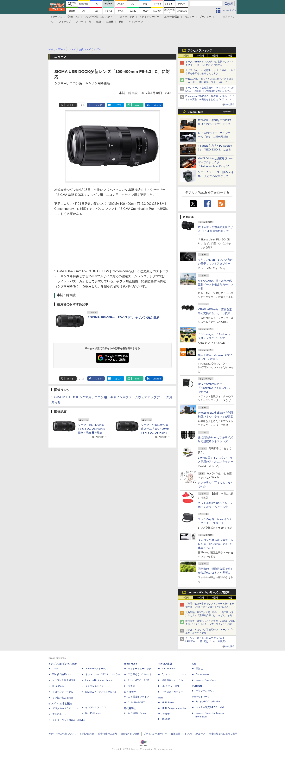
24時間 (200, 55)
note (137, 105)
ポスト (70, 105)
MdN (160, 697)
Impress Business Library (98, 680)
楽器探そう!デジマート (140, 674)
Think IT (56, 668)
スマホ (79, 21)
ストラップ (65, 21)
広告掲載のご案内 (107, 733)
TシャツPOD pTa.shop (208, 701)
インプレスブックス (95, 707)
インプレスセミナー (95, 686)
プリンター (205, 16)
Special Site (195, 111)
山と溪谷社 (130, 691)
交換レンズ (73, 16)
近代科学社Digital (137, 713)
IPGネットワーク (201, 696)
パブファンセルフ (205, 691)
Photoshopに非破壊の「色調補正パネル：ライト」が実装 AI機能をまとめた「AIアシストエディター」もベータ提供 (209, 99)
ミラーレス (56, 16)
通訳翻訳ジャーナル (172, 680)
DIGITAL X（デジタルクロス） (101, 691)
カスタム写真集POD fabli (210, 707)
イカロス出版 (165, 663)
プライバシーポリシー (155, 733)
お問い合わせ (87, 733)
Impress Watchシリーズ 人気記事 (209, 592)
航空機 (109, 21)
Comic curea (202, 674)
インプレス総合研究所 (64, 680)
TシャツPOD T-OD (138, 680)
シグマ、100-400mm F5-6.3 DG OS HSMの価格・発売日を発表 (91, 428)
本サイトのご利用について (62, 733)
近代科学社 (130, 708)
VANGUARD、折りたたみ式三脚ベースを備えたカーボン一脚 (215, 284)
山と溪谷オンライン (138, 696)
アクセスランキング (200, 50)
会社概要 (175, 733)
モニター (189, 16)
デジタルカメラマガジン (65, 708)
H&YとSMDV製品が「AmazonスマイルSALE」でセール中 (214, 387)
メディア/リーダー (149, 16)
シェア (98, 105)
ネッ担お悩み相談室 (62, 697)
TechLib (166, 719)
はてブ (118, 105)
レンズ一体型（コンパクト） (100, 16)
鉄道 (98, 21)
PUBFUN (197, 686)
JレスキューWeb (171, 686)
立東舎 (131, 686)
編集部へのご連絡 (130, 733)
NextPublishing (93, 713)
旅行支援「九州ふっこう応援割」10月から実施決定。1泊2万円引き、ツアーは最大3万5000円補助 (210, 624)
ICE (194, 663)
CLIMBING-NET (136, 702)
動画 (121, 21)
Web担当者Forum (61, 674)
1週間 (215, 55)
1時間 (186, 55)
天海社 (199, 668)
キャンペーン (136, 21)
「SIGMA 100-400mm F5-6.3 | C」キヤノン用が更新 (123, 317)
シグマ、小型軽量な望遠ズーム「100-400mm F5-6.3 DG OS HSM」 (155, 428)
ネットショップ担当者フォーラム (102, 674)
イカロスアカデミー (172, 691)
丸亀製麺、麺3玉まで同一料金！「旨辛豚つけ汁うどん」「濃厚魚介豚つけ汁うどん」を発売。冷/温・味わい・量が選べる (209, 615)
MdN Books (168, 702)
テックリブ (164, 714)
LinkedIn (157, 105)
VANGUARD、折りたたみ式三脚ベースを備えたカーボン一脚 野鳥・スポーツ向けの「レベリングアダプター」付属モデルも (209, 82)
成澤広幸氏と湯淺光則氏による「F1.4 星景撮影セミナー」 (215, 231)
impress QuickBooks (206, 680)
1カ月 (229, 55)
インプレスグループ (194, 733)
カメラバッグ (127, 16)
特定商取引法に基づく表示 (223, 733)
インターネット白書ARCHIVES (68, 720)
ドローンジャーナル (62, 691)
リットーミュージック (139, 668)
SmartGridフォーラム (96, 668)
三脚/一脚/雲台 (171, 16)
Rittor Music (130, 663)
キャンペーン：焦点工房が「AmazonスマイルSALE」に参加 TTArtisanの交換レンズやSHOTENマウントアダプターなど (209, 91)
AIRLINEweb (168, 668)
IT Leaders (58, 686)
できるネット (59, 714)
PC (52, 21)
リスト (82, 105)
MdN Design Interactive (174, 708)
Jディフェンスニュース (174, 674)
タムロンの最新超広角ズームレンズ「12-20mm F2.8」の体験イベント (215, 543)
